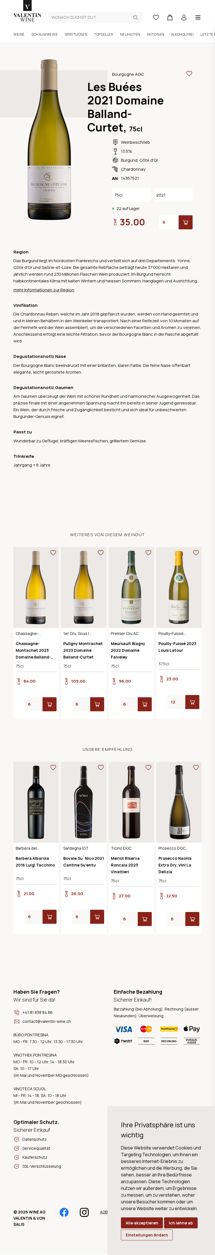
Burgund (129, 160)
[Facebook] (64, 1214)
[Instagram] (84, 1214)
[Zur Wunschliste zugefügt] (189, 73)
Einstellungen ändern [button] (147, 1235)
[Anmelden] (184, 17)
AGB (104, 1212)
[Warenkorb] (170, 17)
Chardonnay (133, 169)
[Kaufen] (186, 222)
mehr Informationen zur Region (43, 290)
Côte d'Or (148, 160)
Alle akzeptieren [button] (142, 1223)
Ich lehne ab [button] (181, 1223)
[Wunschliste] (156, 17)
